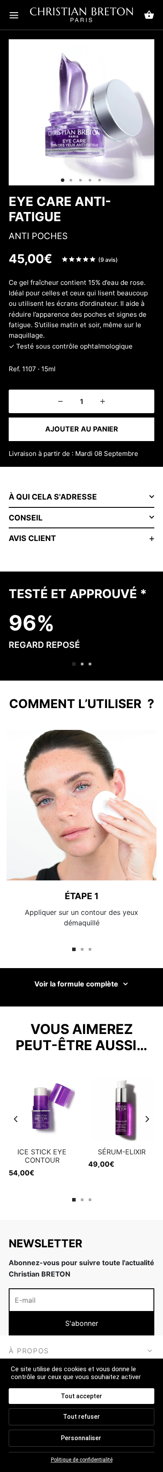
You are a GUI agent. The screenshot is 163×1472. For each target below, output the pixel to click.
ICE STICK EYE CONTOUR (42, 1155)
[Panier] (149, 15)
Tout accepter (81, 1396)
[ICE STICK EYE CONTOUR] (42, 1107)
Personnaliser (81, 1437)
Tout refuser (81, 1416)
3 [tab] (90, 664)
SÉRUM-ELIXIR (122, 1151)
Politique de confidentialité (82, 1460)
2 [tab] (82, 664)
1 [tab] (74, 664)
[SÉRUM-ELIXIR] (121, 1107)
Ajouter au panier (81, 428)
